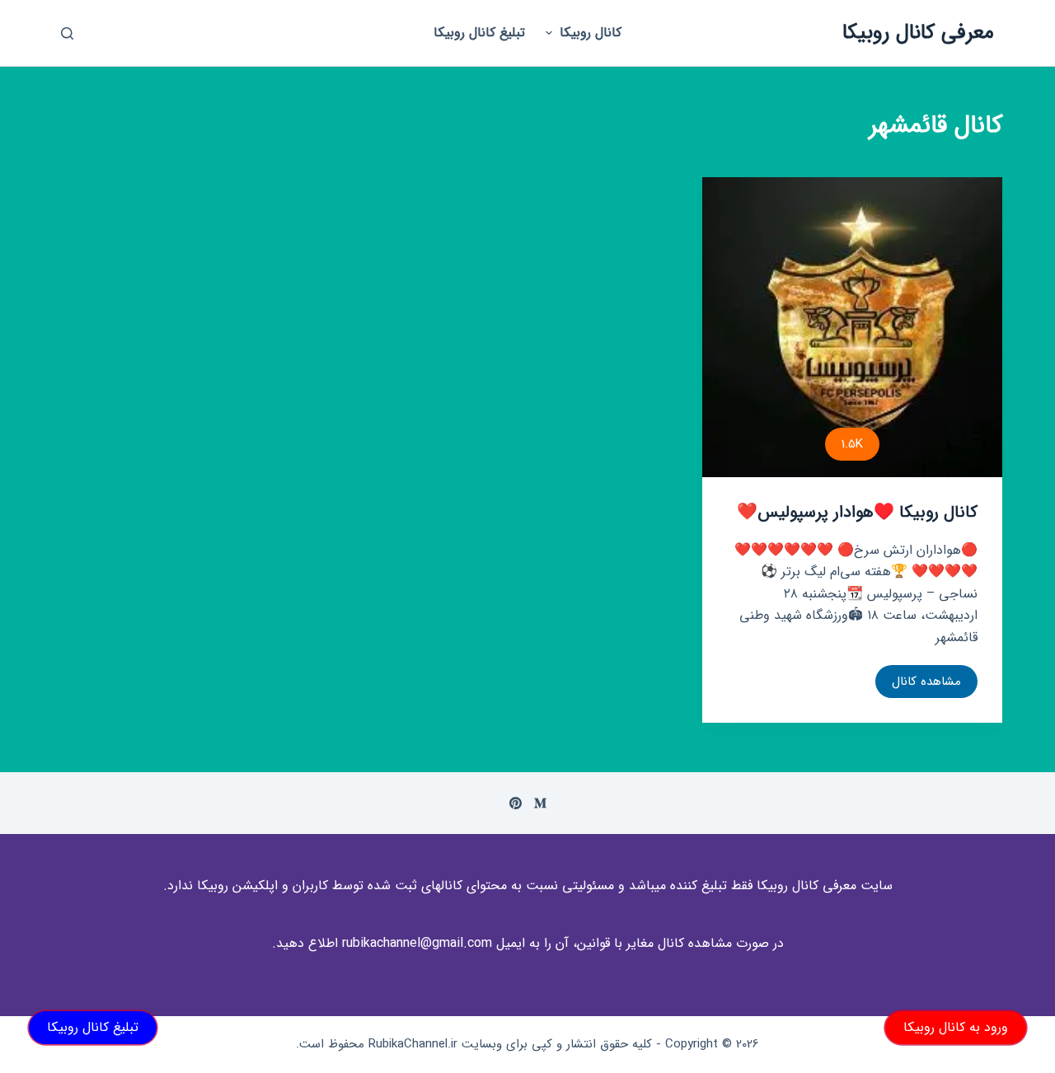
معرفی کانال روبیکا (918, 32)
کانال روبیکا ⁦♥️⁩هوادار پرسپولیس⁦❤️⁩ (857, 512)
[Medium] (540, 803)
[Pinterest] (515, 803)
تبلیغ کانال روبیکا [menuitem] (479, 32)
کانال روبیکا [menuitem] (590, 32)
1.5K (852, 444)
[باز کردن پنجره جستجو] (67, 33)
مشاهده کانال (918, 685)
